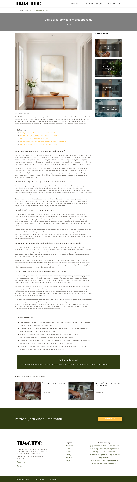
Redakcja (21, 462)
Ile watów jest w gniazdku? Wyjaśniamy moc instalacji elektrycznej (108, 88)
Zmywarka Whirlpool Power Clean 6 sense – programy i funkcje (108, 108)
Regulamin (53, 479)
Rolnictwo (117, 4)
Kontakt (20, 466)
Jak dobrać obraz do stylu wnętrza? (34, 138)
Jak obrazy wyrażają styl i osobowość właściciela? (39, 135)
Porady (108, 4)
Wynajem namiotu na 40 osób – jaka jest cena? (104, 446)
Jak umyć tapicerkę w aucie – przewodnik (107, 384)
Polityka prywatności (22, 479)
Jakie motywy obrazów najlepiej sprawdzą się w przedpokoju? (43, 141)
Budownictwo (82, 4)
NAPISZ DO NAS (110, 419)
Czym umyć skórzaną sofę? (54, 383)
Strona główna (19, 10)
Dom (73, 4)
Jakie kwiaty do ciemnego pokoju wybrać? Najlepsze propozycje (108, 68)
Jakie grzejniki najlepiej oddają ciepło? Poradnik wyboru (108, 48)
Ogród (92, 4)
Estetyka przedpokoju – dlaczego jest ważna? (37, 133)
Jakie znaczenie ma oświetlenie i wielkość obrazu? (39, 144)
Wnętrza (99, 4)
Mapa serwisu (39, 479)
